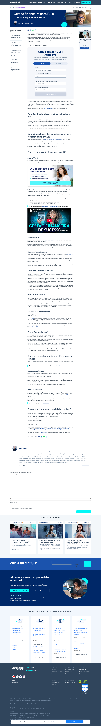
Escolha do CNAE (17, 630)
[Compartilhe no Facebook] (28, 30)
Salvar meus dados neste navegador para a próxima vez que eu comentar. (22, 508)
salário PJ (57, 365)
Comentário (13, 477)
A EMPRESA (54, 667)
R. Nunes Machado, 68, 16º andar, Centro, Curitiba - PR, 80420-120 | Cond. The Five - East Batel (30, 713)
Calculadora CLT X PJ (79, 643)
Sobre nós (54, 669)
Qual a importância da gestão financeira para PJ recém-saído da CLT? (16, 45)
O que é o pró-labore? (16, 55)
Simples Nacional (17, 632)
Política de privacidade (84, 671)
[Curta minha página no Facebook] (19, 465)
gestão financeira (48, 108)
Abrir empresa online (69, 669)
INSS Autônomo (78, 630)
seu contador (70, 254)
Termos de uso (82, 673)
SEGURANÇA (82, 667)
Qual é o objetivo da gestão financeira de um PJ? (15, 37)
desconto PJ (46, 403)
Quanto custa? (68, 675)
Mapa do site (54, 680)
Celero (67, 394)
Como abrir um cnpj (37, 638)
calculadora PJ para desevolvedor (50, 206)
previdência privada (33, 326)
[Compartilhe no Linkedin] (30, 30)
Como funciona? (68, 673)
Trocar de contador (69, 671)
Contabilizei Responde (70, 682)
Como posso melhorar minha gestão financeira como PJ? (15, 62)
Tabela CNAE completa (59, 630)
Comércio (15, 649)
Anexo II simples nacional (60, 649)
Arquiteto (15, 647)
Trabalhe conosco (55, 673)
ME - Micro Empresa (38, 650)
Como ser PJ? (77, 648)
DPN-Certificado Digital (84, 678)
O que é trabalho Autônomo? (81, 628)
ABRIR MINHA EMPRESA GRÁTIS (19, 590)
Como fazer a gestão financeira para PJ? (16, 51)
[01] (50, 175)
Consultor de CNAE (58, 632)
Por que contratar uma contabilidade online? (15, 69)
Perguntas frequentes (83, 675)
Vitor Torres (21, 451)
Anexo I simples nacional (59, 646)
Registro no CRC (82, 669)
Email (14, 502)
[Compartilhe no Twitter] (35, 30)
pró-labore (31, 318)
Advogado (15, 645)
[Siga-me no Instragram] (21, 465)
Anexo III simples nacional (60, 651)
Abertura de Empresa (18, 628)
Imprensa (54, 678)
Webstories (54, 684)
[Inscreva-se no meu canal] (25, 465)
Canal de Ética (15, 682)
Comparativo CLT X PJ (19, 7)
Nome (12, 497)
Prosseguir (74, 721)
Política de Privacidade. (51, 721)
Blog (11, 7)
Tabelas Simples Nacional (18, 634)
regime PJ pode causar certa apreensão (53, 139)
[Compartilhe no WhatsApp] (33, 30)
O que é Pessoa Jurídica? (80, 646)
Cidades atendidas (69, 678)
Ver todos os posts (85, 465)
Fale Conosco (15, 680)
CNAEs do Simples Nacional (60, 634)
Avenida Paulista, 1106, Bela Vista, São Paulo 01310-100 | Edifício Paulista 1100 (27, 708)
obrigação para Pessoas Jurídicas (50, 240)
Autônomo (15, 643)
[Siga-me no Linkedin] (23, 465)
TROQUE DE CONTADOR (40, 590)
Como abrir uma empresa (39, 628)
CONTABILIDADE (69, 667)
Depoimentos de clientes (57, 671)
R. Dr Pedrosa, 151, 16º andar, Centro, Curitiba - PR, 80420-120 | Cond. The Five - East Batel (29, 715)
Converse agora (43, 432)
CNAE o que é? (57, 628)
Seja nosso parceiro (56, 682)
